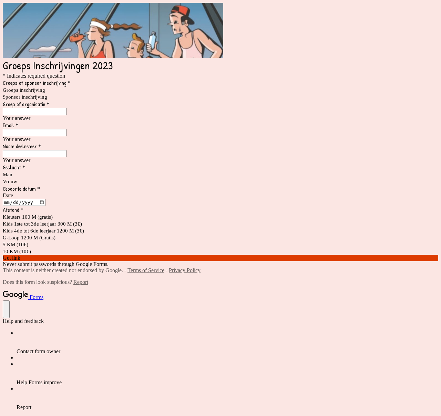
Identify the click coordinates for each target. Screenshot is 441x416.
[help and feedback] (6, 309)
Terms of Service (145, 270)
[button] (220, 258)
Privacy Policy (185, 270)
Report (80, 282)
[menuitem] (227, 342)
